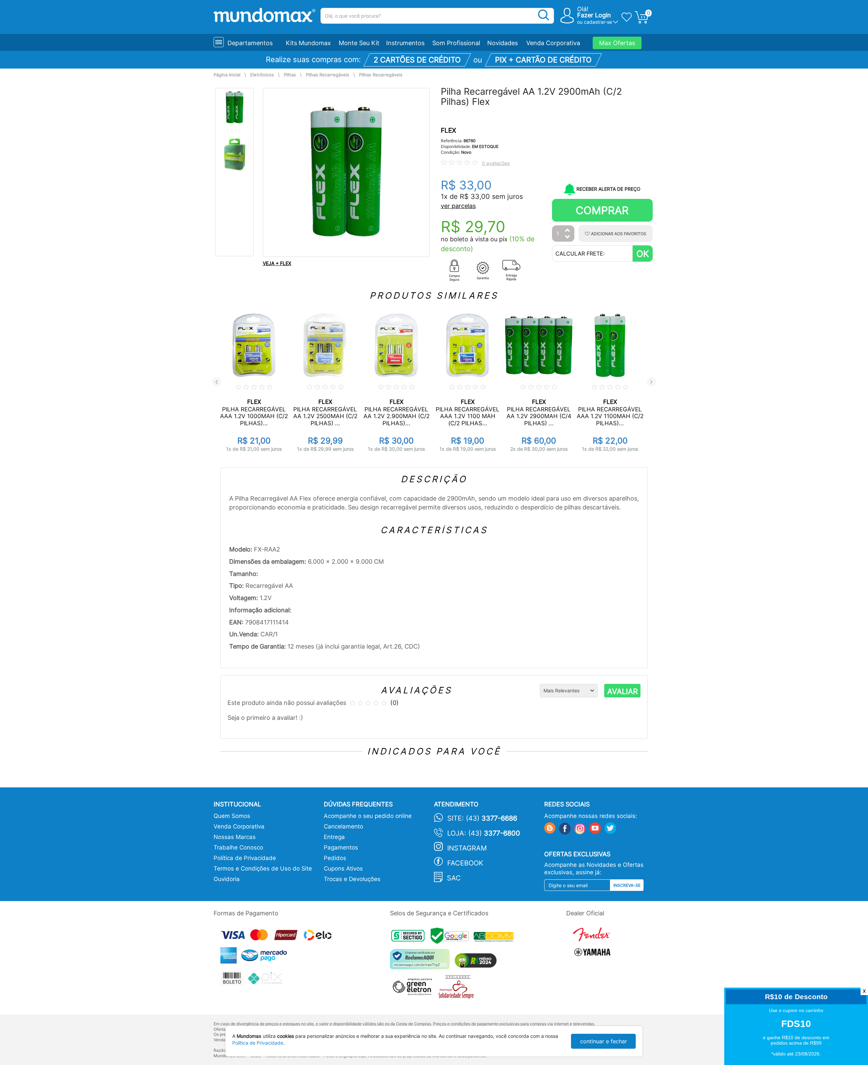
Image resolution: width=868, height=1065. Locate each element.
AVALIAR (622, 691)
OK (642, 253)
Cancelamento (343, 826)
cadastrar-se (598, 22)
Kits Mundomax (308, 42)
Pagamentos (341, 847)
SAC (454, 878)
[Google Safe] (452, 937)
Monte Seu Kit (359, 42)
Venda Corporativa (553, 42)
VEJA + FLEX (277, 263)
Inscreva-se (626, 885)
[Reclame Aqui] (421, 961)
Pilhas (290, 74)
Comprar (602, 210)
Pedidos (335, 858)
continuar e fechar (603, 1041)
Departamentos (250, 42)
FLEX (448, 130)
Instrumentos (405, 42)
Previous (216, 382)
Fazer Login (594, 15)
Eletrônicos (262, 74)
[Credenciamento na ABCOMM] (495, 937)
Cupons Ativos (343, 868)
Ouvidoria (227, 879)
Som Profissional (456, 42)
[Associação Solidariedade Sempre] (458, 989)
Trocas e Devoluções (352, 879)
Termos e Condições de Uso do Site (263, 868)
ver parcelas (458, 205)
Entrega (334, 837)
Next (651, 382)
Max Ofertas (617, 42)
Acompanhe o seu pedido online (368, 815)
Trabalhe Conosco (238, 847)
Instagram (467, 848)
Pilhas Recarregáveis (327, 74)
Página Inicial (227, 74)
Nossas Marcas (235, 837)
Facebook (465, 863)
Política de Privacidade (245, 858)
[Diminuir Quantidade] (567, 237)
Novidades (502, 42)
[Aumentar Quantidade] (567, 230)
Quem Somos (232, 815)
